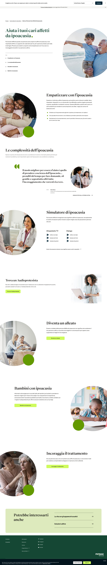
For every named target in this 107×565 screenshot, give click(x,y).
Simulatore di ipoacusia (13, 66)
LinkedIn (41, 544)
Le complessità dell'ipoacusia (14, 62)
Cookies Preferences (77, 562)
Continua (99, 3)
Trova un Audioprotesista (46, 7)
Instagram (42, 541)
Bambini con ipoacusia (13, 70)
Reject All (87, 562)
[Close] (105, 7)
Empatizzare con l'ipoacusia (14, 58)
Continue (104, 560)
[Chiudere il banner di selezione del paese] (105, 3)
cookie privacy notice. (46, 563)
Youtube (41, 547)
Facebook (41, 539)
